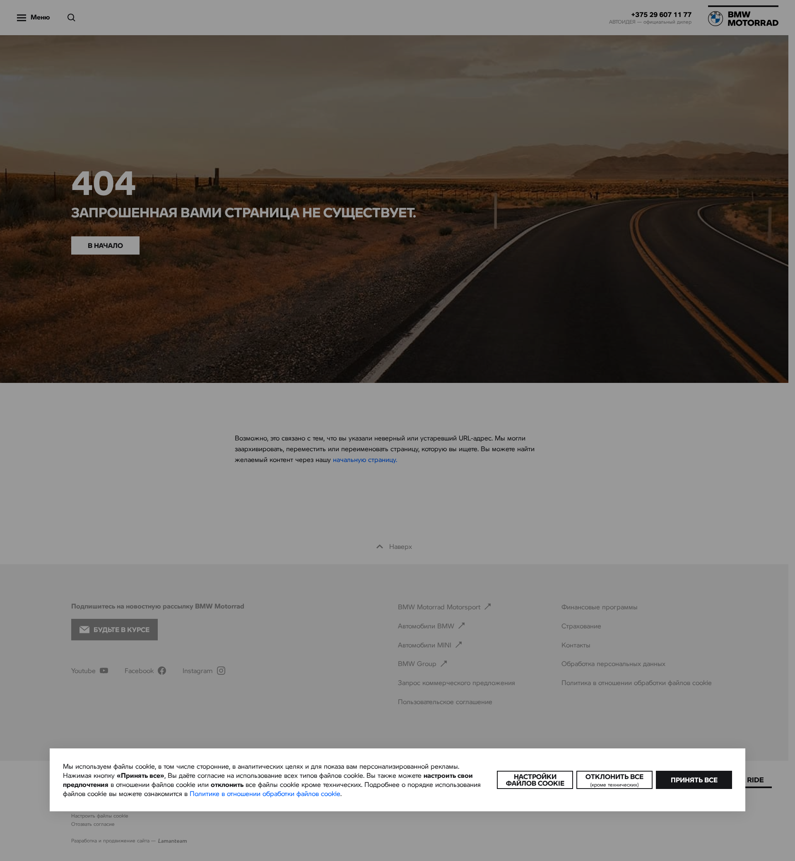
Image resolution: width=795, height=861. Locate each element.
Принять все (694, 779)
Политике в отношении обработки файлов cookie (265, 793)
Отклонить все (614, 780)
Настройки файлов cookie (535, 780)
